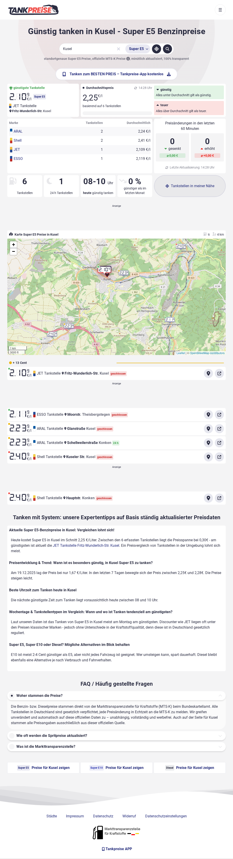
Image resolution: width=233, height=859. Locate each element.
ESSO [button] (18, 158)
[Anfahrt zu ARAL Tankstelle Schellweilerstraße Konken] (208, 442)
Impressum (75, 816)
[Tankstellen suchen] (167, 48)
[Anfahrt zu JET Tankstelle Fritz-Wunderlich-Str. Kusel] (208, 373)
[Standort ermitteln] (156, 48)
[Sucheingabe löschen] (119, 49)
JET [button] (17, 149)
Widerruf (129, 816)
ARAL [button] (18, 131)
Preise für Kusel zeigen (44, 768)
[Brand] (33, 10)
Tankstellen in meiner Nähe (192, 186)
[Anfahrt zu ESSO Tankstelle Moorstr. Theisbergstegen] (208, 414)
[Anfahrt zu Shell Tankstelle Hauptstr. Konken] (208, 498)
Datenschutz (103, 816)
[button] (104, 271)
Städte (51, 816)
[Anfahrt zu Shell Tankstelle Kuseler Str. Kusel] (208, 456)
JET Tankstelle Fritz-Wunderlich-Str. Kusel (86, 545)
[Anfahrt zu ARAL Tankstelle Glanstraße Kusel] (208, 428)
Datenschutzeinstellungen (166, 816)
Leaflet (181, 353)
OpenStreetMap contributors (207, 353)
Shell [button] (18, 140)
